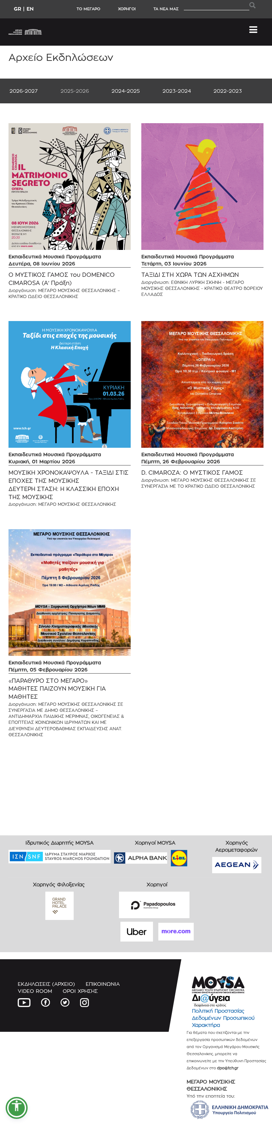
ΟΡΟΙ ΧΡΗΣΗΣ (80, 991)
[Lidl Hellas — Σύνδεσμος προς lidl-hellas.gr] (169, 855)
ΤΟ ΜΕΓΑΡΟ (88, 9)
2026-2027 (24, 90)
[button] (16, 1107)
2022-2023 (228, 90)
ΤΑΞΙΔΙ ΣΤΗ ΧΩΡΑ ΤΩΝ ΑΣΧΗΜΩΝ (190, 275)
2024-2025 (126, 90)
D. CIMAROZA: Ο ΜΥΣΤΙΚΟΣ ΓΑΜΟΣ (192, 473)
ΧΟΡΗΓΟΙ (127, 9)
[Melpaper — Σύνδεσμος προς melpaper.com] (200, 855)
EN (30, 8)
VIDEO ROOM (35, 991)
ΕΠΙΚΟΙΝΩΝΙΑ (103, 983)
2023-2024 (177, 90)
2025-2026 (75, 90)
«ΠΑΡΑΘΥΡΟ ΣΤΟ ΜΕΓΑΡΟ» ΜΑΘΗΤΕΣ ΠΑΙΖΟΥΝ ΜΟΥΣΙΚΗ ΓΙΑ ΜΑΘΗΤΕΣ (57, 689)
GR (17, 8)
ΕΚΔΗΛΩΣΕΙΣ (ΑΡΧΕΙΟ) (46, 983)
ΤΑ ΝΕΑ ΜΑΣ (165, 9)
